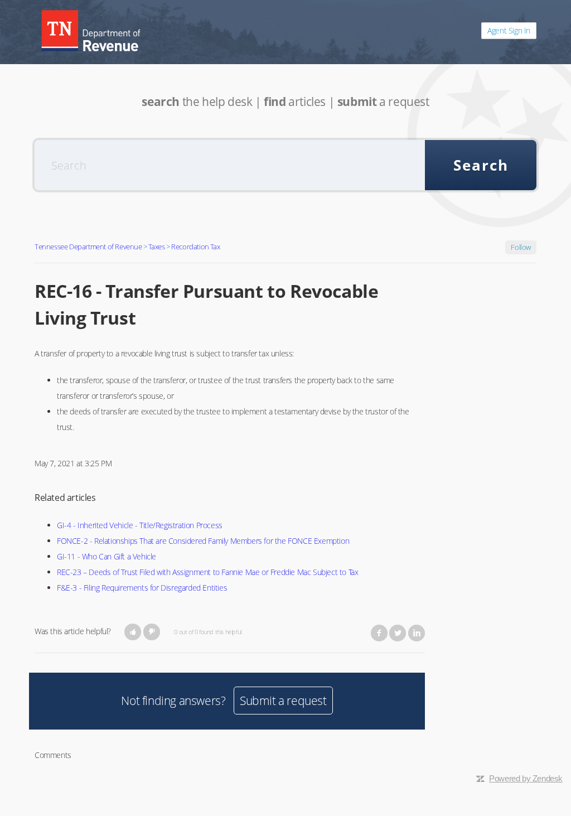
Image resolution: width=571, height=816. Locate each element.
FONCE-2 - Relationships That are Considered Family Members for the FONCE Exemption (203, 540)
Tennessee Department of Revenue (88, 247)
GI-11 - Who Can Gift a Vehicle (106, 556)
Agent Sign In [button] (508, 30)
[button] (133, 632)
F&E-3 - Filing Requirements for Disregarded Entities (142, 587)
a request (383, 101)
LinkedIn (416, 633)
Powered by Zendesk (526, 778)
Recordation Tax (195, 247)
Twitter (397, 633)
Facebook (379, 633)
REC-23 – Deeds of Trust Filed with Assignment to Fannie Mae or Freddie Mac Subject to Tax (207, 572)
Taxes (156, 247)
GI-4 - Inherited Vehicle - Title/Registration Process (139, 525)
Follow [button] (521, 247)
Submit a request (283, 700)
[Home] (91, 30)
